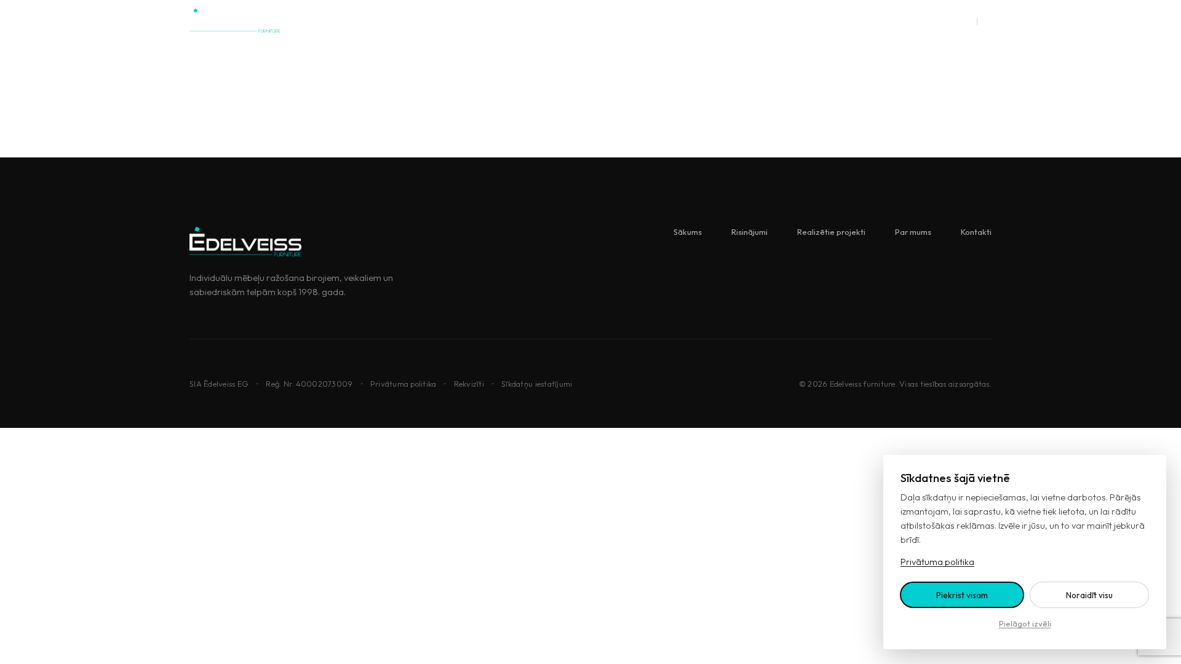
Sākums (435, 20)
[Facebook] (936, 21)
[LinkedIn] (907, 21)
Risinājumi (493, 20)
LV (967, 20)
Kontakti (709, 20)
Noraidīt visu (1089, 595)
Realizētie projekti (572, 20)
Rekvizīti (469, 384)
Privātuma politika (403, 384)
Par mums (651, 20)
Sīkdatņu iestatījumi (536, 384)
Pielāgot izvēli (1025, 623)
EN (987, 20)
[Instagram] (877, 21)
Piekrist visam (962, 595)
